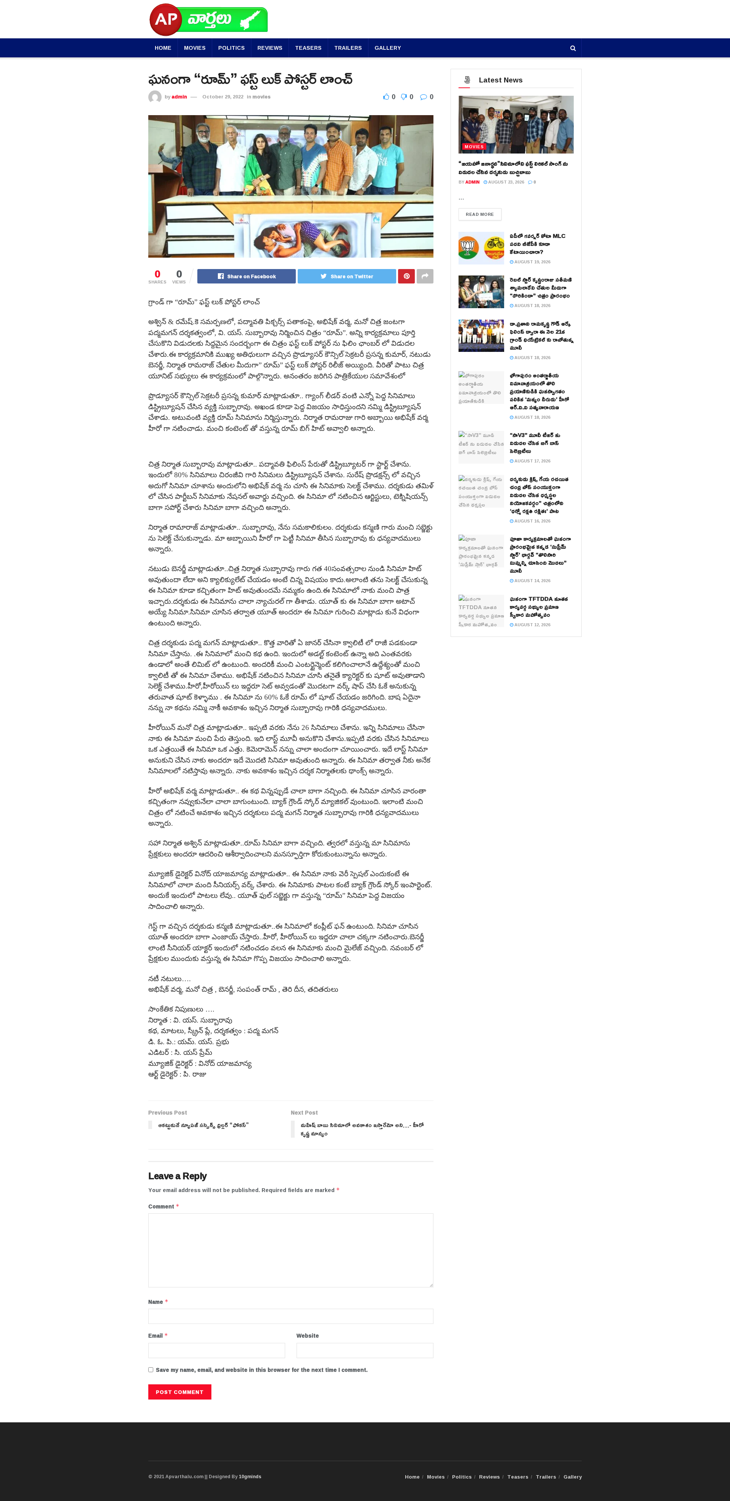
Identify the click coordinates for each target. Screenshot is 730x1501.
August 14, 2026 (531, 580)
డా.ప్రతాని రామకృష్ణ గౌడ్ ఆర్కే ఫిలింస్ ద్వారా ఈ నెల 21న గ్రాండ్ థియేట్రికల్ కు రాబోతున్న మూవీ (542, 335)
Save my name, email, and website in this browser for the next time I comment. (262, 1370)
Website (308, 1336)
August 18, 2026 (531, 305)
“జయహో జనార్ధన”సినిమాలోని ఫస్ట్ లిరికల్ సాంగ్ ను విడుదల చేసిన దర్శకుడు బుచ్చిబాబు (513, 167)
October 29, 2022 (222, 96)
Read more (480, 214)
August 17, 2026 (531, 461)
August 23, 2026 (505, 182)
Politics (231, 48)
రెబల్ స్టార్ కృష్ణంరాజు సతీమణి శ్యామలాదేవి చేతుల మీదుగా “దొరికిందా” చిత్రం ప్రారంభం (541, 287)
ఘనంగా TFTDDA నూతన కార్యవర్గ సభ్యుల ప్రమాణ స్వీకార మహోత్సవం (539, 606)
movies (261, 96)
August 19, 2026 (531, 262)
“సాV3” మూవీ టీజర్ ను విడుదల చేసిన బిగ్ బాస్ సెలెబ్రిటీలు (535, 442)
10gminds (250, 1476)
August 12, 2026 (531, 625)
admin (179, 96)
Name (158, 1302)
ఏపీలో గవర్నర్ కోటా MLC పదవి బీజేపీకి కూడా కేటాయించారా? (537, 243)
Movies (195, 48)
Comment (163, 1206)
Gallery (388, 48)
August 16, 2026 (531, 521)
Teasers (308, 48)
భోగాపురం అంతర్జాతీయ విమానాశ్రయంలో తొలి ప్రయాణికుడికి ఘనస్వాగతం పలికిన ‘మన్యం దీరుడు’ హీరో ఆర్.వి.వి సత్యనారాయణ (539, 391)
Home (163, 48)
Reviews (269, 48)
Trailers (348, 48)
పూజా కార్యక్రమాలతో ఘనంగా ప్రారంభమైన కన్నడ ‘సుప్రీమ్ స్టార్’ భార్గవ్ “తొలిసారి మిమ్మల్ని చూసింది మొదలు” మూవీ (540, 554)
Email (158, 1336)
